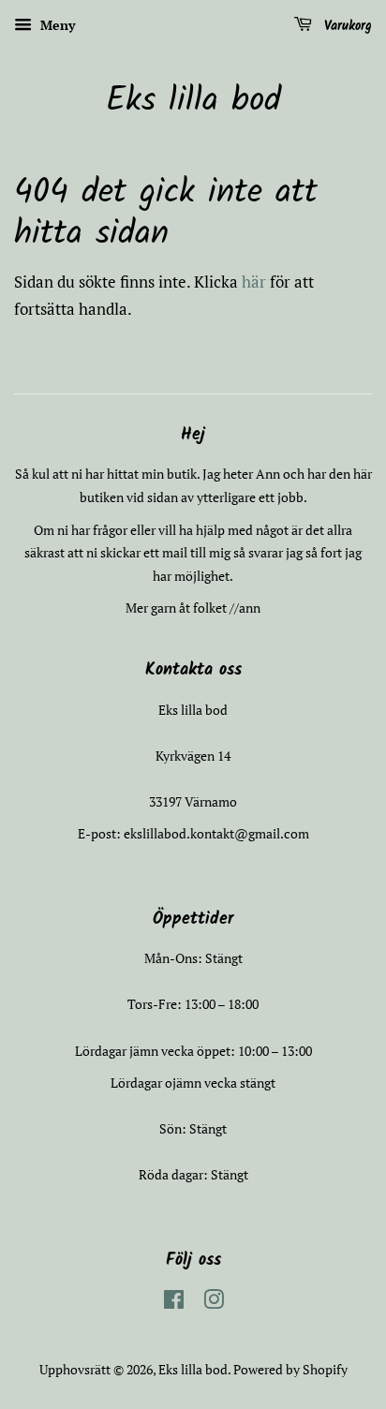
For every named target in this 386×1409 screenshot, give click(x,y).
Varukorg (345, 26)
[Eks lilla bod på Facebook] (174, 1303)
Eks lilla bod (193, 102)
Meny (56, 25)
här (254, 281)
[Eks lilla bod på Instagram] (213, 1303)
